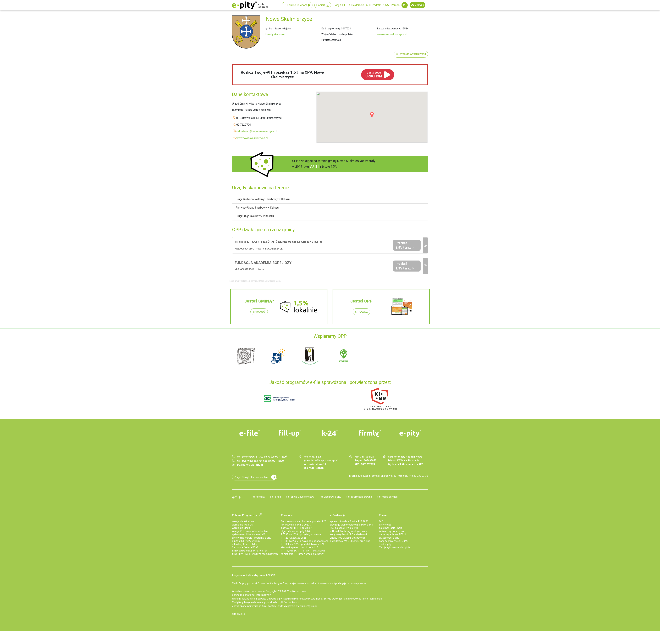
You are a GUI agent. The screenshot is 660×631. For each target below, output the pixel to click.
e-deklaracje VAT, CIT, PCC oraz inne (350, 541)
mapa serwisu (390, 496)
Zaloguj (419, 5)
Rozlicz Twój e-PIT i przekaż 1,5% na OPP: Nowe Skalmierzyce (282, 74)
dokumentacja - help (390, 528)
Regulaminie (290, 598)
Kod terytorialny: (331, 28)
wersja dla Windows (243, 521)
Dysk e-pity (385, 544)
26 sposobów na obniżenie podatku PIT (303, 521)
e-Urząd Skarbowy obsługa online (348, 531)
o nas (277, 496)
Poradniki (287, 515)
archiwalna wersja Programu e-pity (251, 537)
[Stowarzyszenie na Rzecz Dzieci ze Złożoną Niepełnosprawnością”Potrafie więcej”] (311, 356)
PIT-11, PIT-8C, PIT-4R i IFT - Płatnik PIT (303, 550)
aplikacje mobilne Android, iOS (249, 534)
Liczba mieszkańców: (389, 28)
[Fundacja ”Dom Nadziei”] (278, 356)
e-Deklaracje (356, 5)
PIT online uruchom (295, 5)
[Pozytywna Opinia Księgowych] (279, 398)
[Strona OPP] (425, 245)
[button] (372, 114)
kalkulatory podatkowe (392, 531)
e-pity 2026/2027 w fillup (246, 541)
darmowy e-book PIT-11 (392, 534)
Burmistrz (238, 110)
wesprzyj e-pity (332, 496)
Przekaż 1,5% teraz (403, 245)
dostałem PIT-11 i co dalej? (296, 528)
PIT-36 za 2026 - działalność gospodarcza (304, 541)
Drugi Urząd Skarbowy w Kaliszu (255, 216)
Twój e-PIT (340, 5)
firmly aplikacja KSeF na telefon (249, 550)
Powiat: (325, 40)
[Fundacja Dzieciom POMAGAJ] (376, 356)
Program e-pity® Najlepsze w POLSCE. (253, 575)
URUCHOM (373, 74)
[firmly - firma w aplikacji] (370, 433)
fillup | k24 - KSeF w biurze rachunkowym (255, 554)
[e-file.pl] (249, 433)
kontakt (260, 496)
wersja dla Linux (241, 528)
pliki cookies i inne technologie (365, 598)
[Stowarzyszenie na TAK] (409, 356)
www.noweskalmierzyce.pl (391, 34)
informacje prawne (361, 496)
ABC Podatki (373, 5)
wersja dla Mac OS (242, 524)
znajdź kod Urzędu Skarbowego (348, 537)
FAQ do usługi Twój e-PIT (344, 528)
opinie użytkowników (302, 496)
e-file (236, 497)
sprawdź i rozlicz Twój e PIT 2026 (349, 521)
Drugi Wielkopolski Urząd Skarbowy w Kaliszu (263, 199)
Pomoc (395, 5)
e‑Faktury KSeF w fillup (244, 544)
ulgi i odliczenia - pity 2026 (296, 531)
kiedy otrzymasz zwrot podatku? (299, 547)
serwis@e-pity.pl (253, 465)
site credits (238, 614)
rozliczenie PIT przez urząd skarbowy (302, 554)
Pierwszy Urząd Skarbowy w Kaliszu (257, 207)
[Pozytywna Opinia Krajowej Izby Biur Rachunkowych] (380, 398)
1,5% (386, 5)
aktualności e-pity (389, 537)
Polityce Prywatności (310, 598)
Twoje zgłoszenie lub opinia (394, 547)
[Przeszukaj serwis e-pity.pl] (405, 5)
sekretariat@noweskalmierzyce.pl (256, 131)
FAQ (381, 521)
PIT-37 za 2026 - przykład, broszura (301, 534)
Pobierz (321, 5)
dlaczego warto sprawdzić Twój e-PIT (351, 524)
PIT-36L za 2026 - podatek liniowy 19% (302, 544)
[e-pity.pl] (410, 433)
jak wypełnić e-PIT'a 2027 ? (296, 524)
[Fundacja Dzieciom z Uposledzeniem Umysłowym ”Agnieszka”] (246, 356)
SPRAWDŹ (259, 311)
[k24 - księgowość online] (330, 433)
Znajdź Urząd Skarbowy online (251, 477)
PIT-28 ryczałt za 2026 (293, 537)
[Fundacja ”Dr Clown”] (344, 356)
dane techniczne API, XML (393, 541)
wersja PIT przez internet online (250, 531)
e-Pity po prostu (250, 5)
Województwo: (329, 34)
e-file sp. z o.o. (298, 591)
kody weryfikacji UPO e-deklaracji (348, 534)
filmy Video (385, 524)
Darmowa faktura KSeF (245, 547)
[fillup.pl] (289, 433)
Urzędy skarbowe (275, 34)
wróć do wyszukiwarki (413, 54)
